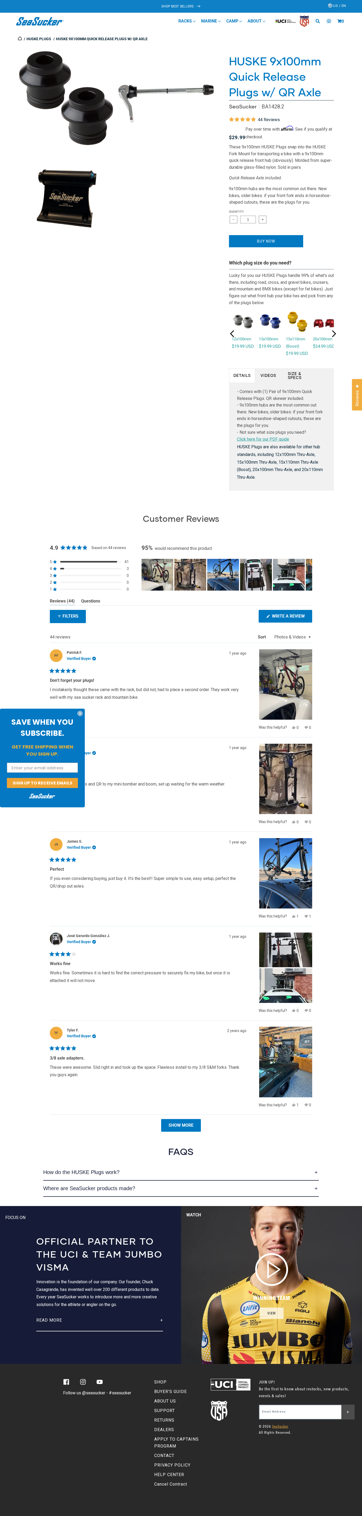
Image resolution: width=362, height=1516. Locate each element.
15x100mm (268, 339)
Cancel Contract (170, 1484)
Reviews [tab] (62, 602)
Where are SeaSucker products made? (89, 1188)
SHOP (160, 1382)
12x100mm (241, 339)
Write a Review (291, 618)
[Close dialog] (80, 713)
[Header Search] (320, 21)
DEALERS (164, 1429)
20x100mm (322, 339)
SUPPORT (164, 1410)
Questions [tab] (90, 602)
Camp (232, 21)
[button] (339, 21)
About (255, 21)
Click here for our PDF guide (263, 439)
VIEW (271, 1313)
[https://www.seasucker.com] (20, 39)
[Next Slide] (308, 575)
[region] (227, 575)
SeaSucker (243, 106)
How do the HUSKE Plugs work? (81, 1172)
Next (334, 334)
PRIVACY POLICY (172, 1465)
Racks (185, 21)
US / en (339, 6)
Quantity (236, 211)
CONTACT (164, 1455)
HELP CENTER (169, 1474)
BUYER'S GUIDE (170, 1391)
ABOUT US (165, 1401)
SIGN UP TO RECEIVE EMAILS (42, 783)
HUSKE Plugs (39, 39)
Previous (232, 333)
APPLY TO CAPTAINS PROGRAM (176, 1443)
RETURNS (164, 1420)
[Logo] (40, 21)
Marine (209, 21)
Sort (262, 637)
